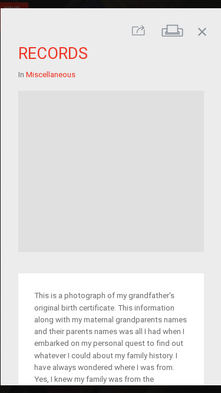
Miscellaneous (50, 74)
